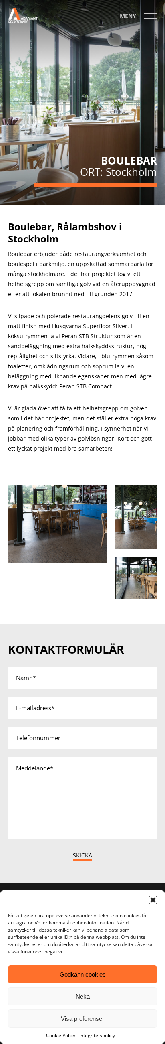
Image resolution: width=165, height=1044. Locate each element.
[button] (153, 900)
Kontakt (123, 8)
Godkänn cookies (83, 974)
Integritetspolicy (97, 1035)
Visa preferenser (82, 1018)
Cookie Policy (60, 1035)
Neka (83, 996)
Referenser (119, 22)
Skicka (82, 855)
